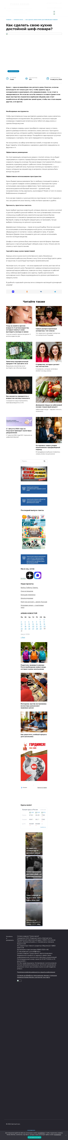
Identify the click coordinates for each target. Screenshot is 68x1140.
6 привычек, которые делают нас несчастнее (47, 365)
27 (33, 629)
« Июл (23, 637)
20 (33, 626)
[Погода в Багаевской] (34, 786)
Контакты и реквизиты (10, 938)
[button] (13, 292)
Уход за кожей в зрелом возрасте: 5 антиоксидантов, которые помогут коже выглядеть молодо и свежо (17, 329)
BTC (44, 812)
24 (22, 629)
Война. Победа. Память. (29, 587)
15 (40, 624)
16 (44, 624)
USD (32, 812)
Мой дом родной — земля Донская (34, 602)
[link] (54, 11)
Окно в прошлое (27, 591)
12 (29, 624)
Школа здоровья (27, 598)
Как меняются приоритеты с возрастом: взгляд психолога (18, 397)
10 (21, 624)
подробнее (41, 1133)
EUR (38, 812)
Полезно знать (13, 71)
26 (29, 629)
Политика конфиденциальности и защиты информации (36, 972)
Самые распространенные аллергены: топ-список (46, 330)
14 (36, 624)
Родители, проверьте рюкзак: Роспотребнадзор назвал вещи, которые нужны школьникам (33, 667)
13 (33, 624)
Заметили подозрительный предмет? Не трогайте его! (17, 362)
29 (41, 629)
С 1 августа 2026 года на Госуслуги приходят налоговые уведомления (19, 431)
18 (25, 626)
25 (25, 629)
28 (37, 629)
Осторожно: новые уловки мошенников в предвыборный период (48, 447)
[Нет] (66, 1135)
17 (21, 626)
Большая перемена (28, 595)
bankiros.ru (43, 827)
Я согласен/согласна (34, 1137)
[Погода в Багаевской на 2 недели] (42, 787)
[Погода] (24, 787)
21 (36, 626)
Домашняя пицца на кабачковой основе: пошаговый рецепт (49, 406)
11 (25, 624)
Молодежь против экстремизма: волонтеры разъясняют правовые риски (34, 706)
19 (29, 626)
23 (44, 626)
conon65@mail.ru (54, 8)
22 (41, 626)
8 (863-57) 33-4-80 (54, 3)
